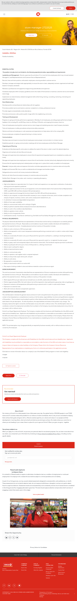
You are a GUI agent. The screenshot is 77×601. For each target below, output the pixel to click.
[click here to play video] (38, 513)
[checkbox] (45, 35)
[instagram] (19, 585)
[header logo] (38, 14)
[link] (8, 461)
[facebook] (4, 585)
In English (4, 354)
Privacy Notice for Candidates (38, 547)
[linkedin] (9, 585)
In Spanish (4, 357)
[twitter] (14, 585)
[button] (4, 14)
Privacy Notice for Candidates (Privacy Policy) (49, 433)
